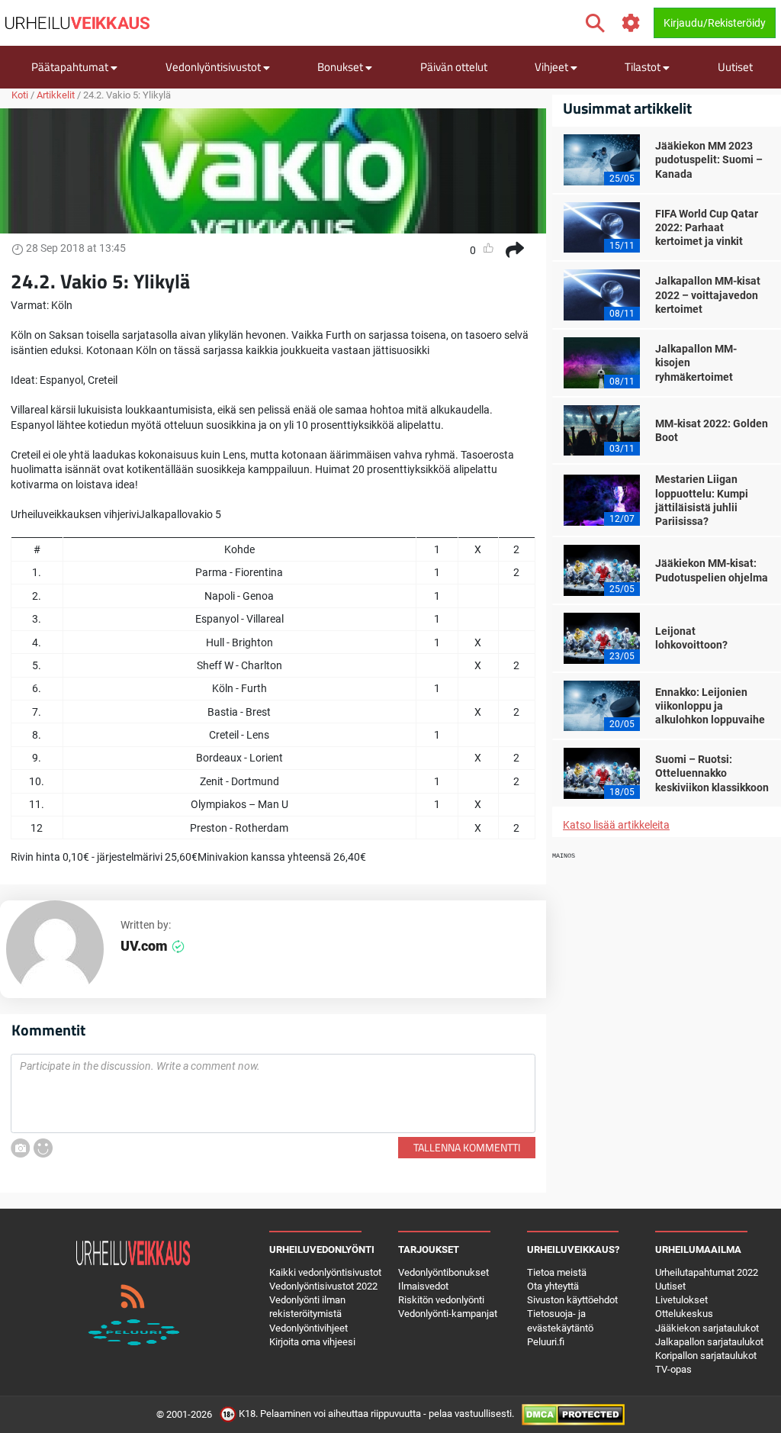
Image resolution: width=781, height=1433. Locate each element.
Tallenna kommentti (466, 1147)
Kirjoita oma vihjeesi (312, 1342)
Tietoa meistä (557, 1272)
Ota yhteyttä (553, 1286)
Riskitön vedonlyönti (441, 1300)
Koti (19, 95)
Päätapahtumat (71, 67)
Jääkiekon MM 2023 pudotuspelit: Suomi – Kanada (709, 159)
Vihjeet (552, 67)
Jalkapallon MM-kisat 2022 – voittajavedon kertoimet (707, 294)
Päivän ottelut (453, 67)
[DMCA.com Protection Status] (573, 1414)
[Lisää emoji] (43, 1148)
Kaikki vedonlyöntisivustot (325, 1272)
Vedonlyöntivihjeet (308, 1328)
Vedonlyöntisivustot (214, 67)
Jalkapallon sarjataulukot (709, 1342)
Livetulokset (681, 1300)
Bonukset (341, 67)
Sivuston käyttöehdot (572, 1300)
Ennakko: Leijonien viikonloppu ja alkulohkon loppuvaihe (710, 706)
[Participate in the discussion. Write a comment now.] (273, 1093)
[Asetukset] (631, 23)
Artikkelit (56, 95)
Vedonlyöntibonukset (443, 1272)
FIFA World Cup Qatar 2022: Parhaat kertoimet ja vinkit (706, 227)
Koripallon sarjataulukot (706, 1355)
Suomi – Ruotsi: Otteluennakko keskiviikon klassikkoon (712, 773)
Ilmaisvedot (423, 1286)
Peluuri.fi (545, 1342)
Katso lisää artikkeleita (616, 825)
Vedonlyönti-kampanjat (447, 1313)
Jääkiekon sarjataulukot (707, 1328)
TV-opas (673, 1369)
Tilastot (644, 67)
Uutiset (735, 67)
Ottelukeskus (684, 1313)
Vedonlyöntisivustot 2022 (323, 1286)
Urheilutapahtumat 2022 (706, 1272)
